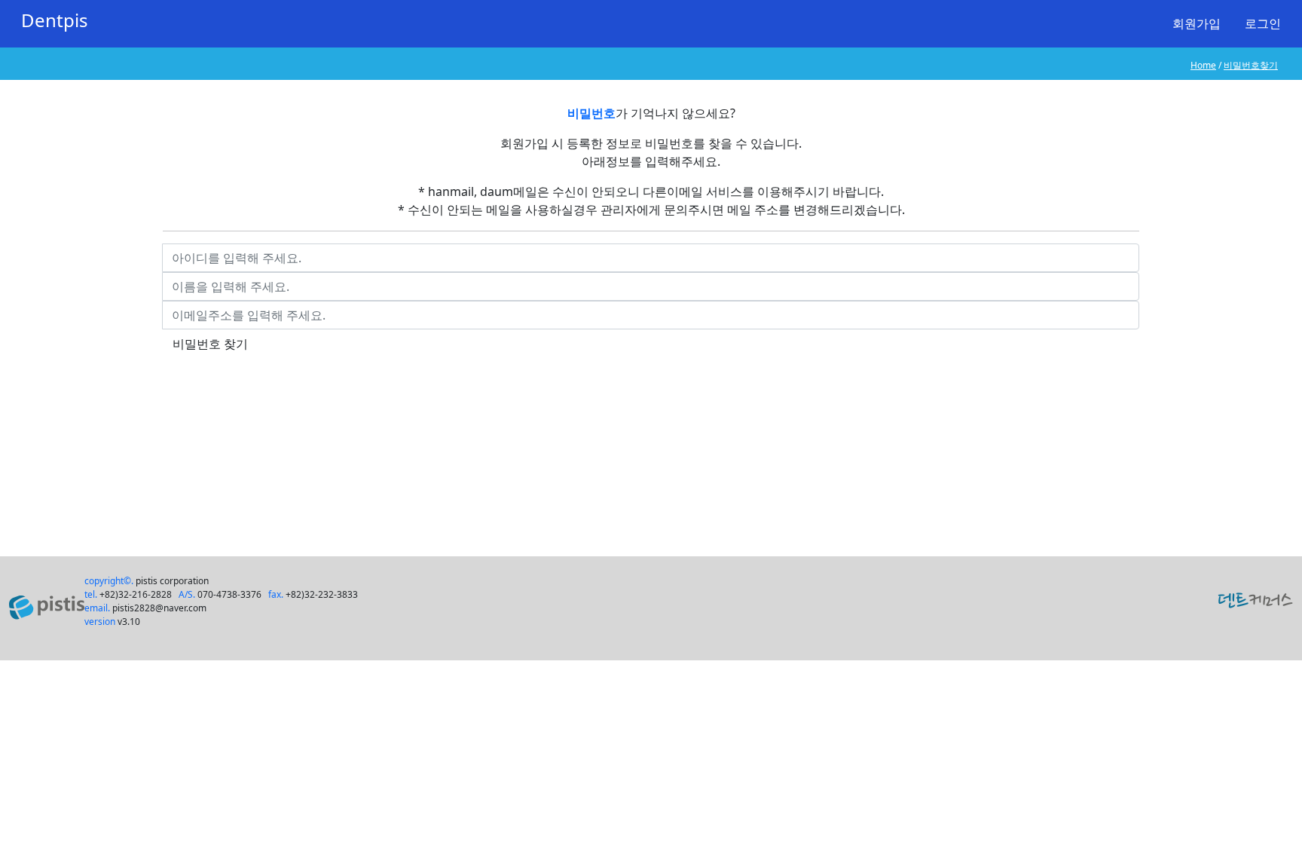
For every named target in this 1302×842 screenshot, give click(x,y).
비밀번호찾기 (1251, 65)
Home (1203, 65)
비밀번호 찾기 (210, 343)
